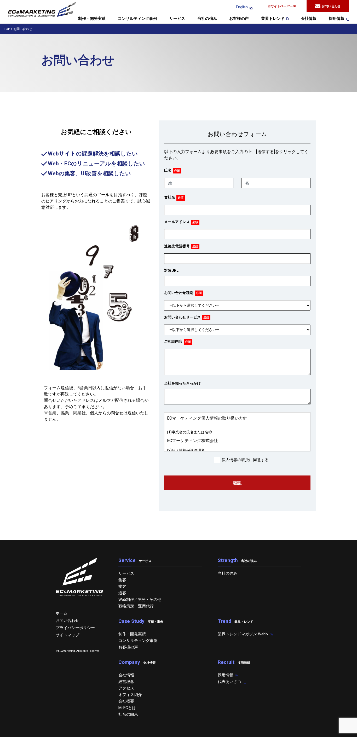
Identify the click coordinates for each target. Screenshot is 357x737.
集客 (122, 580)
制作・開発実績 (92, 19)
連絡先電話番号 (177, 246)
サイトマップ (67, 635)
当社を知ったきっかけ (182, 383)
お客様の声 (239, 19)
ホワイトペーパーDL (282, 6)
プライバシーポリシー (75, 627)
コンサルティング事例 (137, 19)
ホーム (61, 613)
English (242, 7)
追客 (122, 593)
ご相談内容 (173, 341)
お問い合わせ (331, 6)
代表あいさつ (229, 681)
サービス (177, 19)
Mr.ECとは (127, 707)
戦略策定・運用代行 (136, 606)
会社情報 (308, 19)
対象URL (171, 270)
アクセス (126, 688)
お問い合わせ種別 (178, 293)
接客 (122, 586)
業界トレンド (273, 19)
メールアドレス (177, 222)
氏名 (167, 170)
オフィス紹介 (130, 694)
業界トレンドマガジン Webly (243, 634)
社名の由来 (128, 714)
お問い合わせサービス (182, 317)
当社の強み (207, 19)
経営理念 (126, 681)
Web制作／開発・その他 (139, 599)
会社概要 (126, 701)
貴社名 (169, 197)
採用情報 (336, 19)
